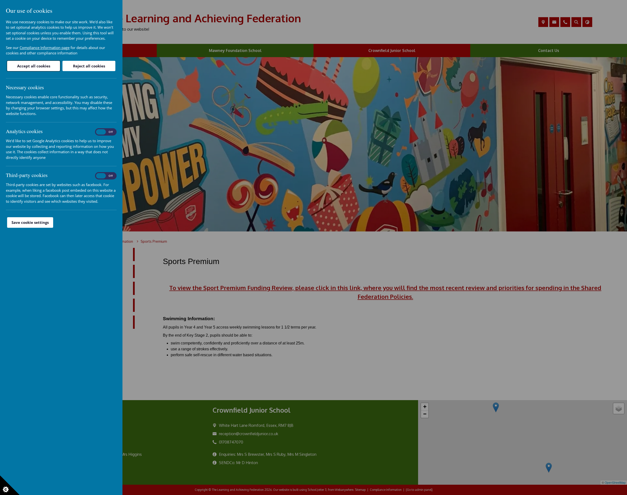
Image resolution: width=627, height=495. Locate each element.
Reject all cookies (89, 65)
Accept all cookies (33, 65)
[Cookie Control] (10, 485)
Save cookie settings (30, 222)
